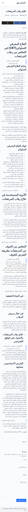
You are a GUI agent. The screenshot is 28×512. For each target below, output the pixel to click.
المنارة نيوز (21, 2)
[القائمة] (3, 2)
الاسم (24, 459)
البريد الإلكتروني (22, 467)
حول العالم (7, 15)
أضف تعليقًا (23, 482)
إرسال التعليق (21, 500)
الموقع (24, 474)
